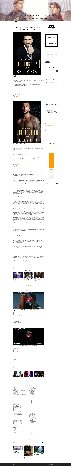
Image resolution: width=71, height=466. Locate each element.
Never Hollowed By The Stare (35, 15)
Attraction (33, 309)
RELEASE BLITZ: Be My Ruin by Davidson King (28, 279)
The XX (16, 95)
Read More (28, 264)
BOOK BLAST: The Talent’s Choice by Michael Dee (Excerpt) (38, 279)
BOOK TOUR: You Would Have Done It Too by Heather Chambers (39, 379)
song (26, 285)
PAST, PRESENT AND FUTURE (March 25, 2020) (28, 457)
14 (53, 79)
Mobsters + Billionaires (28, 309)
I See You (16, 96)
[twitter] (13, 464)
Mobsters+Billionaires (16, 170)
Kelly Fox (21, 170)
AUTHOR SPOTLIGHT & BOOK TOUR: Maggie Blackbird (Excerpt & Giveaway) (17, 452)
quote (26, 384)
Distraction (32, 345)
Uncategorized (29, 285)
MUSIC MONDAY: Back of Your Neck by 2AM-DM (17, 378)
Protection (37, 171)
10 (46, 79)
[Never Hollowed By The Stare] (16, 22)
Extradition (28, 171)
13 (51, 79)
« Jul (45, 85)
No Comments (30, 385)
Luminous (16, 166)
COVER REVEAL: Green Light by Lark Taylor (39, 454)
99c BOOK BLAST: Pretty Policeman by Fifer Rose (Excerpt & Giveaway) (28, 379)
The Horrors (16, 165)
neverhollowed (17, 267)
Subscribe (47, 62)
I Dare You (18, 94)
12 (49, 79)
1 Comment (30, 290)
